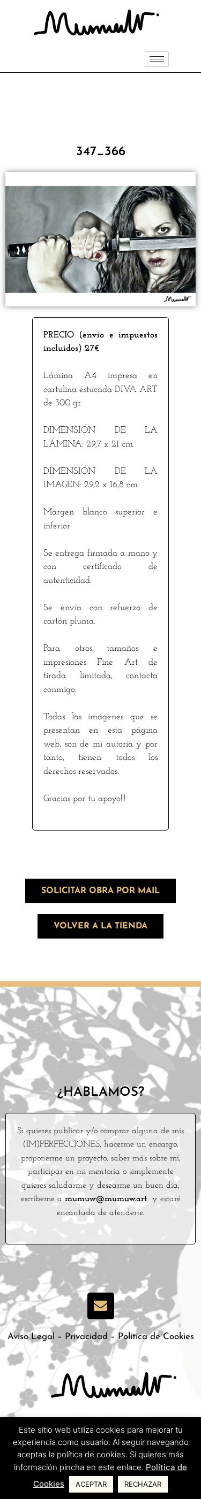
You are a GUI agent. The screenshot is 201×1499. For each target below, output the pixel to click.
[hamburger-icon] (157, 59)
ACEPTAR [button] (91, 1484)
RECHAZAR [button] (142, 1484)
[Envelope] (100, 1306)
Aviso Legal (31, 1336)
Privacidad (86, 1336)
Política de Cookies (156, 1336)
